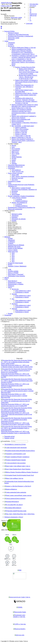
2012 (13, 259)
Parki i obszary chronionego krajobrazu (23, 176)
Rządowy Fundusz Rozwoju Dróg (25, 67)
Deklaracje (11, 286)
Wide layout (33, 15)
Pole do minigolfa (13, 232)
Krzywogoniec (16, 148)
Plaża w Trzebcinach (21, 131)
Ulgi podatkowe (16, 170)
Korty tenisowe (12, 222)
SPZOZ (6, 277)
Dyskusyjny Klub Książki (15, 263)
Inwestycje (11, 46)
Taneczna (14, 308)
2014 (13, 256)
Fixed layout (33, 14)
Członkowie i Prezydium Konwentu (18, 34)
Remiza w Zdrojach (21, 134)
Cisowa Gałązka (12, 250)
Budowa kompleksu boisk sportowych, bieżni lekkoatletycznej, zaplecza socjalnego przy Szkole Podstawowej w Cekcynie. (25, 106)
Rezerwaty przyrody (17, 178)
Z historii (10, 243)
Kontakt (14, 220)
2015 (13, 255)
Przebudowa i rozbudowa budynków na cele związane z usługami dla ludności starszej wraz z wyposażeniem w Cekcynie (24, 57)
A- (30, 17)
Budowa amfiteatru (20, 127)
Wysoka (14, 158)
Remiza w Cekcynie (21, 132)
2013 (13, 258)
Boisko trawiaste (13, 224)
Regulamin (15, 191)
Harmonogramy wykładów (15, 284)
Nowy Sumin (15, 153)
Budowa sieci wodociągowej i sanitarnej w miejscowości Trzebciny (24, 116)
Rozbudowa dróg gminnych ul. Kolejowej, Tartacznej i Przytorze (24, 99)
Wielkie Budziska (17, 157)
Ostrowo (14, 155)
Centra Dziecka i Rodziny (19, 197)
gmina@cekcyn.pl (6, 2)
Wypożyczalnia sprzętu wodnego (17, 233)
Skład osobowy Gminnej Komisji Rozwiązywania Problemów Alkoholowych (24, 188)
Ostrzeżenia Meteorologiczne (16, 165)
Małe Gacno (15, 152)
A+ (30, 20)
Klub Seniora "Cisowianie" (16, 274)
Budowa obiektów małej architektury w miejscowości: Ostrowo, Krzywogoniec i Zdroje (23, 62)
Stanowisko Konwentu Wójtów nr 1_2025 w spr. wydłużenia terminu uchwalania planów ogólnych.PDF (17, 366)
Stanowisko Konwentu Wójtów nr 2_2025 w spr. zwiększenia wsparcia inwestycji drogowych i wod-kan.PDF (16, 375)
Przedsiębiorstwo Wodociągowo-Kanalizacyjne (21, 207)
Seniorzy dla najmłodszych (19, 202)
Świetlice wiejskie (13, 144)
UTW (6, 279)
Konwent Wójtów (9, 31)
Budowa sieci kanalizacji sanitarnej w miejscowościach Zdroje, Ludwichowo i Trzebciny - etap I (23, 140)
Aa (30, 9)
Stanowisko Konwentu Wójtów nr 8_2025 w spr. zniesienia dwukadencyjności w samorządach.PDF (15, 432)
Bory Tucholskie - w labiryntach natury (23, 126)
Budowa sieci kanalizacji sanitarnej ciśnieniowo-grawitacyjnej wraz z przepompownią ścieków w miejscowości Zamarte (23, 112)
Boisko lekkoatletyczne (14, 227)
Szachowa (15, 303)
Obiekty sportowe (9, 210)
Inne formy (15, 179)
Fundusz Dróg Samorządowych (24, 85)
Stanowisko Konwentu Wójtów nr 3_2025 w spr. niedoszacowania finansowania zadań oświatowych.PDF (15, 385)
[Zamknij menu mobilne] (1, 28)
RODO (10, 264)
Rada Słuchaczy (12, 281)
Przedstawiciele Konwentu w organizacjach (20, 36)
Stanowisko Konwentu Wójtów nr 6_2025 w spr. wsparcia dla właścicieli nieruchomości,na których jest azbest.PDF (16, 414)
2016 (13, 253)
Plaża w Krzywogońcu (21, 129)
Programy (14, 193)
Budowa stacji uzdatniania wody (21, 119)
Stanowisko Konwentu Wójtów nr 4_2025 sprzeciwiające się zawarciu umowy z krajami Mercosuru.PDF (14, 395)
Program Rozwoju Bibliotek (16, 245)
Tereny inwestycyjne (17, 171)
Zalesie (14, 160)
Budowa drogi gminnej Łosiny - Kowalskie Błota (24, 90)
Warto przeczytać (13, 251)
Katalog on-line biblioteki (15, 248)
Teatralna (14, 294)
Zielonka (14, 163)
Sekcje (10, 287)
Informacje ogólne (17, 214)
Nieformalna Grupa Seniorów (16, 276)
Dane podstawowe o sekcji (23, 290)
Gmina (6, 41)
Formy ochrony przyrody (15, 173)
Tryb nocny (33, 5)
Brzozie (14, 145)
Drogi (13, 65)
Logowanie (29, 23)
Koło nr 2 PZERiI (13, 272)
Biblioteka (7, 237)
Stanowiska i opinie (13, 38)
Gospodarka (11, 168)
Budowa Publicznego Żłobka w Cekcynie (24, 47)
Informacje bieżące (13, 33)
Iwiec (13, 147)
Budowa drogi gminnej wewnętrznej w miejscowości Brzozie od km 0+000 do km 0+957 (26, 81)
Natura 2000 (15, 175)
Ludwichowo (15, 150)
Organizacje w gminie (14, 181)
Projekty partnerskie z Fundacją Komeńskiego (21, 196)
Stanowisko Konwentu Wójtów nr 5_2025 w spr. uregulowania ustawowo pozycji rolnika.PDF (15, 405)
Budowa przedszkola (18, 121)
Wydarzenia (7, 315)
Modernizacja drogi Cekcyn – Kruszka (26, 93)
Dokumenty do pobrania (19, 219)
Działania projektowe (21, 201)
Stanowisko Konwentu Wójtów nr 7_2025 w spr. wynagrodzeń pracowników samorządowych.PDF (15, 423)
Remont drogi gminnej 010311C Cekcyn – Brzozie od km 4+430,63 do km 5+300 (28, 77)
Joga (13, 299)
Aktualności (11, 42)
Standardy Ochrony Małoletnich (17, 266)
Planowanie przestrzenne (15, 209)
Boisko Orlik (11, 225)
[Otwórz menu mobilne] (1, 26)
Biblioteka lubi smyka (14, 246)
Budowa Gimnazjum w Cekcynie (21, 137)
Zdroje (13, 162)
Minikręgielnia (12, 230)
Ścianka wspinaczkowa (14, 228)
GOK (6, 268)
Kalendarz (15, 217)
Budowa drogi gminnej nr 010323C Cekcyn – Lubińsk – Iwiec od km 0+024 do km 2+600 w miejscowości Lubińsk (28, 71)
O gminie (10, 44)
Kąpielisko (11, 235)
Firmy (9, 183)
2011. (13, 261)
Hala (9, 212)
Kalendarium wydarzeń (14, 282)
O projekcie (18, 199)
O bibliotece (11, 241)
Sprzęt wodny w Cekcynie (22, 135)
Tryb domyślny (34, 4)
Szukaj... (8, 441)
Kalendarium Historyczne (15, 166)
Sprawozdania (16, 194)
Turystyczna (15, 289)
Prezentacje (11, 39)
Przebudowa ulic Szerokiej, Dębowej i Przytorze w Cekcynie (26, 102)
